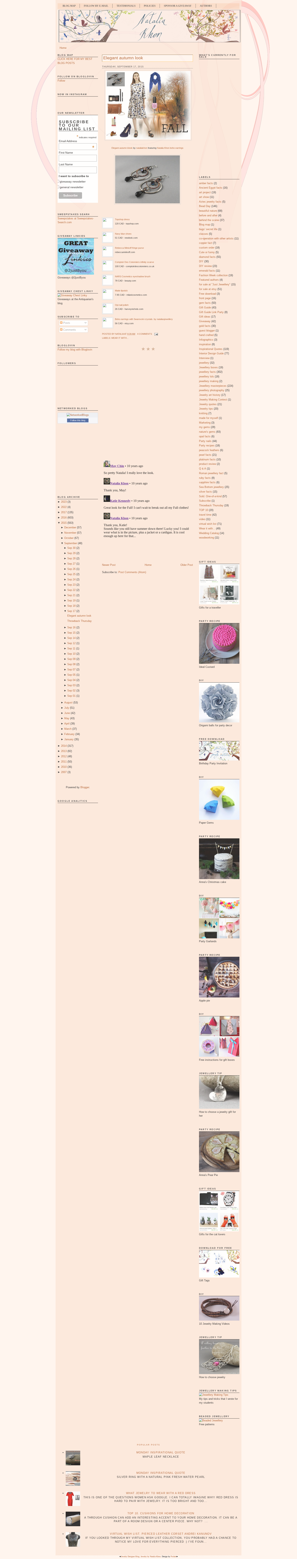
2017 (64, 512)
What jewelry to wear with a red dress (161, 1493)
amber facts (206, 183)
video (202, 519)
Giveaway (205, 321)
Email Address (76, 141)
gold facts (205, 325)
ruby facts (205, 477)
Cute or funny (207, 252)
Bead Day (205, 206)
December (70, 527)
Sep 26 (71, 568)
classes (203, 233)
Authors (206, 5)
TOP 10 (203, 510)
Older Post (186, 564)
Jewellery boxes (208, 367)
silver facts (205, 491)
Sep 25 (71, 574)
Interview (204, 358)
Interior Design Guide (211, 353)
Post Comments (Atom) (132, 572)
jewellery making (208, 381)
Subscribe (205, 500)
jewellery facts (207, 371)
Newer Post (109, 564)
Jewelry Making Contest (213, 399)
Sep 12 (71, 643)
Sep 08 (71, 664)
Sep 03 (71, 685)
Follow (61, 80)
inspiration (205, 344)
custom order (206, 247)
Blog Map (69, 5)
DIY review (205, 266)
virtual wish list (207, 523)
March (68, 728)
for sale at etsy (208, 289)
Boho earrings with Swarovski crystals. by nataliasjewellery (144, 319)
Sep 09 (71, 659)
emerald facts (207, 270)
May (66, 718)
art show (204, 197)
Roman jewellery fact (211, 473)
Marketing (205, 422)
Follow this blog (77, 420)
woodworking (206, 537)
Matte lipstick (121, 290)
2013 (64, 751)
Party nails (205, 441)
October (69, 537)
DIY (201, 261)
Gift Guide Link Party (211, 312)
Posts (66, 322)
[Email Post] (156, 334)
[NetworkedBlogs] (78, 414)
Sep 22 (71, 590)
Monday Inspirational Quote (160, 1452)
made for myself (208, 417)
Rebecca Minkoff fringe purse (129, 248)
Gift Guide (205, 307)
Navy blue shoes (123, 234)
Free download (207, 293)
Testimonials (126, 5)
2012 (64, 756)
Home (63, 47)
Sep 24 (71, 579)
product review (207, 463)
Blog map (204, 224)
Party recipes (207, 445)
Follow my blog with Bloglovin (75, 349)
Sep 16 (71, 627)
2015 (64, 522)
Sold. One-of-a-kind (210, 496)
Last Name (66, 164)
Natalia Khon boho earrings (170, 148)
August (68, 702)
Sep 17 (71, 611)
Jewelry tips (206, 408)
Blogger (84, 787)
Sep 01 (71, 695)
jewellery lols (206, 376)
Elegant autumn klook (122, 148)
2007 (64, 772)
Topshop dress (122, 219)
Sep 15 (71, 632)
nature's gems (207, 431)
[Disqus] (147, 405)
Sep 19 (71, 600)
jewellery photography (211, 390)
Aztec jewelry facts (210, 201)
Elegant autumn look (79, 615)
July (66, 707)
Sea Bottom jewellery (211, 487)
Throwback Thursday (79, 620)
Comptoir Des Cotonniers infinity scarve (134, 262)
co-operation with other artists (216, 238)
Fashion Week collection (213, 275)
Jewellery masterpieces (212, 385)
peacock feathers (209, 450)
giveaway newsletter (73, 181)
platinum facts (207, 459)
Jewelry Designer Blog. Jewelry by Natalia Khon (141, 1556)
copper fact (205, 242)
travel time (205, 514)
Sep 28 (71, 558)
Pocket (173, 1556)
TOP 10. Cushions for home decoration (160, 1513)
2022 (64, 507)
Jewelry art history (209, 394)
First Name (66, 152)
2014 (64, 745)
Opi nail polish (121, 305)
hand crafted (206, 335)
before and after (208, 215)
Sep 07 (71, 669)
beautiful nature (208, 210)
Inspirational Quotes (210, 348)
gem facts (205, 302)
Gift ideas (204, 316)
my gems (204, 427)
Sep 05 (71, 674)
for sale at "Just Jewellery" (214, 284)
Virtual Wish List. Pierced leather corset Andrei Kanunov (161, 1533)
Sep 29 (71, 553)
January (69, 739)
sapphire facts (207, 482)
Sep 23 (71, 584)
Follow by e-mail (96, 5)
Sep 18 (71, 605)
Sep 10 (71, 653)
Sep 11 (71, 648)
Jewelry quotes (208, 404)
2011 (64, 761)
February (69, 734)
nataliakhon (141, 148)
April (67, 723)
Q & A (202, 468)
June (67, 713)
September (70, 543)
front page (205, 298)
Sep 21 (71, 595)
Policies (150, 5)
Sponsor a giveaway (178, 5)
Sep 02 (71, 690)
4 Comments (144, 334)
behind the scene (209, 220)
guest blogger (207, 330)
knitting (203, 413)
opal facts (205, 436)
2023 (64, 501)
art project (205, 192)
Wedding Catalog (209, 533)
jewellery (204, 362)
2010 (64, 766)
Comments (69, 329)
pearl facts (205, 454)
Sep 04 (71, 680)
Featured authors (209, 279)
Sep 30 (71, 547)
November (70, 532)
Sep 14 (71, 637)
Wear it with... (119, 338)
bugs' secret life (208, 229)
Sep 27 (71, 563)
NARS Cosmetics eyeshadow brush (132, 276)
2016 (64, 517)
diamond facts (207, 256)
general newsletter (71, 187)
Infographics (206, 339)
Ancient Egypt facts (210, 187)
